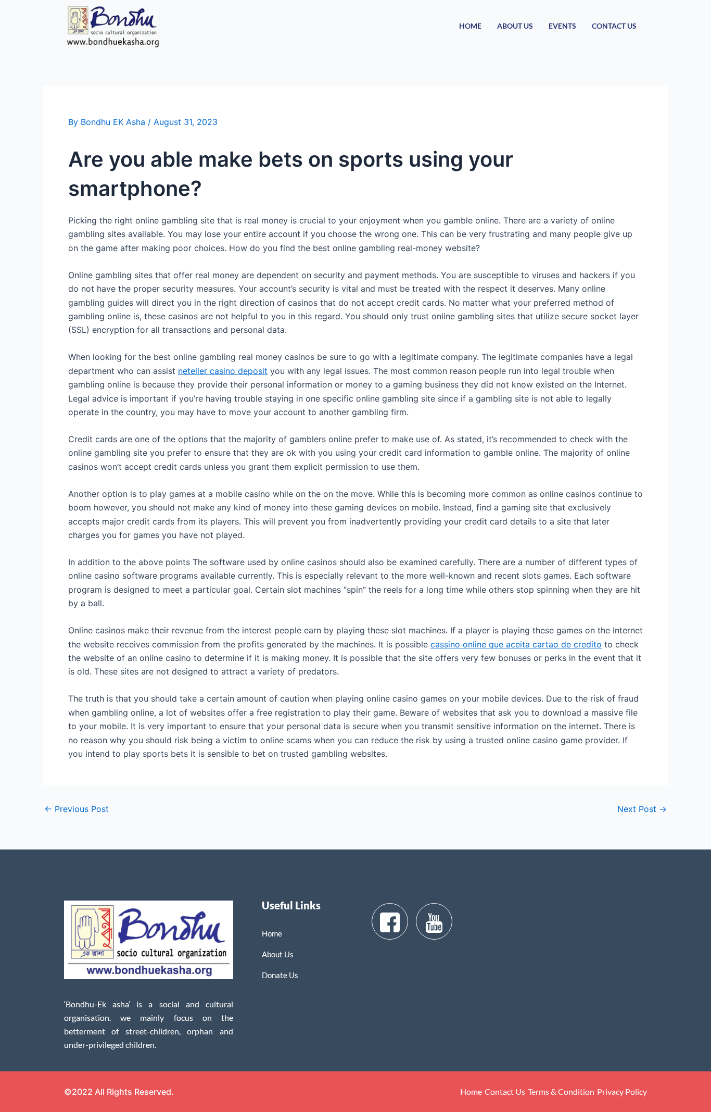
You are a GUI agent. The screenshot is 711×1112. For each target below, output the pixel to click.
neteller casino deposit (223, 371)
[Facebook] (390, 921)
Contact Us (614, 25)
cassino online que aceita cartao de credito (516, 644)
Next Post (642, 809)
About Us (515, 25)
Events (562, 25)
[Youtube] (434, 921)
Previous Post (76, 809)
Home (470, 25)
